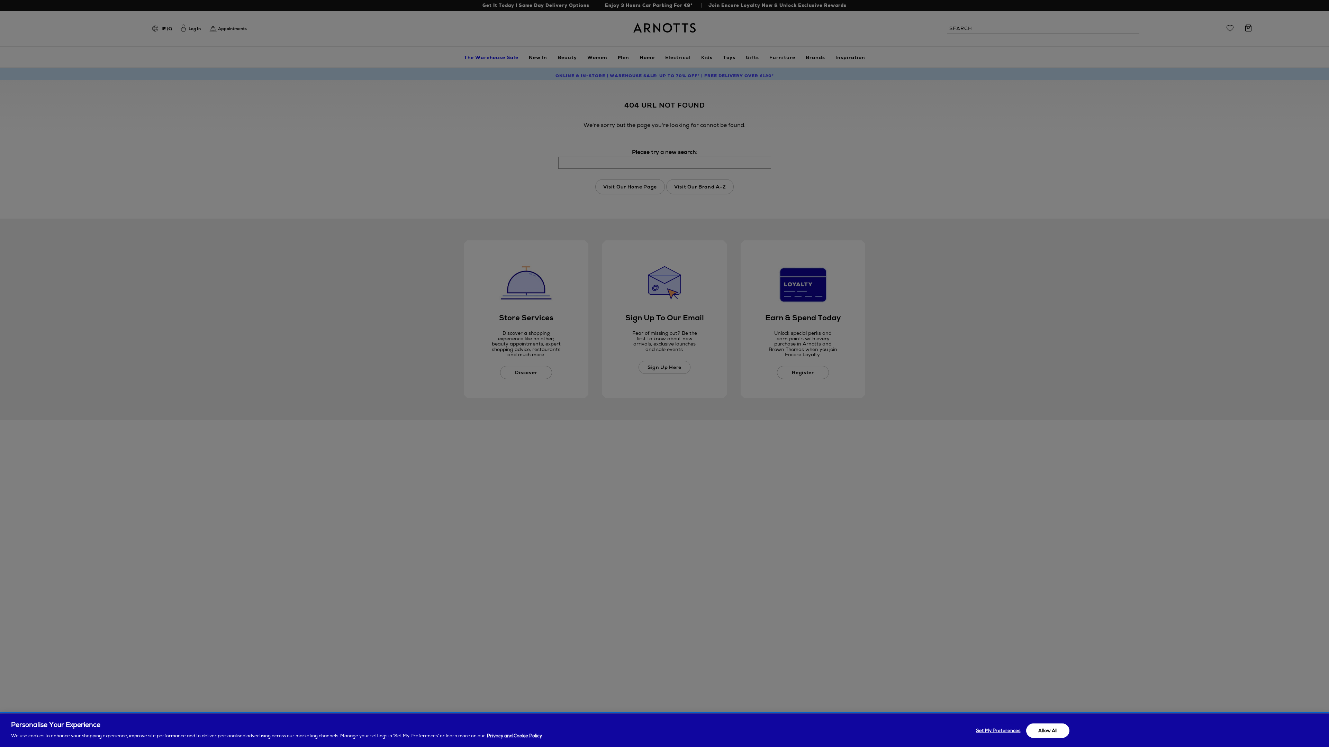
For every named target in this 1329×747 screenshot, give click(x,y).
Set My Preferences (998, 731)
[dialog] (664, 730)
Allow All (1047, 731)
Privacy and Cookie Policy (514, 735)
